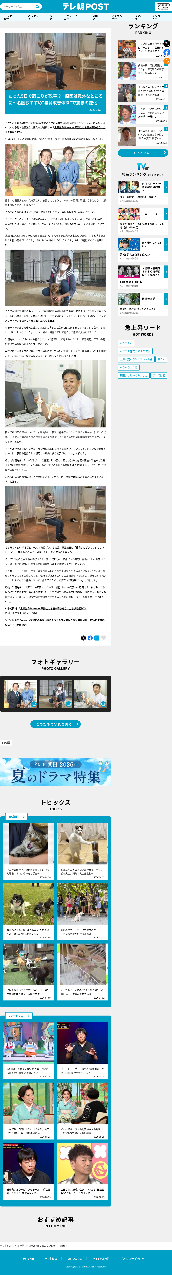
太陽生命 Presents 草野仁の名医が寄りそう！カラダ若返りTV (53, 608)
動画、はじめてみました (133, 375)
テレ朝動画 (159, 375)
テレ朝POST (86, 6)
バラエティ (33, 17)
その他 (138, 17)
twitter (166, 43)
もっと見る (142, 153)
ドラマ (161, 359)
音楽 (50, 17)
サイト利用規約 (101, 1258)
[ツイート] (83, 638)
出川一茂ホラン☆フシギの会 (136, 359)
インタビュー (157, 17)
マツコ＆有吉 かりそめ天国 (135, 351)
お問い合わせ (75, 1258)
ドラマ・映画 (9, 17)
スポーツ (96, 17)
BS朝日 (6, 742)
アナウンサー (117, 17)
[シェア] (90, 638)
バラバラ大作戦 (128, 367)
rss (166, 61)
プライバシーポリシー (132, 1258)
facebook (166, 52)
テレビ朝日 (28, 1258)
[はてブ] (96, 638)
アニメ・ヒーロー (72, 17)
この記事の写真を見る (54, 724)
